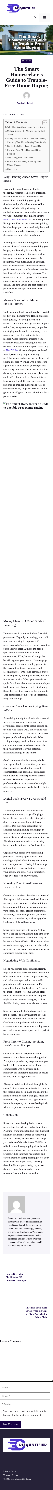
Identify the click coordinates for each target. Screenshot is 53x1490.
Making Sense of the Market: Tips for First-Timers (26, 133)
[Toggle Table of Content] (43, 122)
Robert (30, 103)
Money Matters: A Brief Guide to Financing (26, 138)
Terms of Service (10, 1475)
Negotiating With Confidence (20, 157)
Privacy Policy (9, 1471)
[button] (35, 17)
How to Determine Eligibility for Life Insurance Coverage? (16, 1277)
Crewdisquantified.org (20, 1479)
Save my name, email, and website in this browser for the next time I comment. (24, 1413)
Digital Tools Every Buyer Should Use (24, 146)
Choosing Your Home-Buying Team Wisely (26, 142)
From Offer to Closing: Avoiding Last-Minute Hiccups (24, 163)
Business (26, 61)
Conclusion (12, 169)
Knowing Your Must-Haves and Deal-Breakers (24, 152)
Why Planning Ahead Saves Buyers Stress (26, 127)
